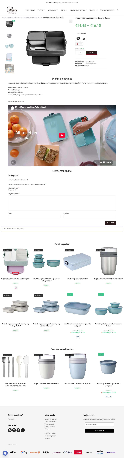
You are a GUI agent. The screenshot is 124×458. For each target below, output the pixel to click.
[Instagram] (14, 430)
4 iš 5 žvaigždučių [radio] (13, 190)
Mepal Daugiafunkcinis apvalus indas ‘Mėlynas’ (108, 385)
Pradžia (4, 17)
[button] (70, 21)
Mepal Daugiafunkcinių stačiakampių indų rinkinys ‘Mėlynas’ (46, 325)
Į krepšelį (91, 52)
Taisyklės (47, 438)
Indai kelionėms (27, 17)
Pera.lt (15, 444)
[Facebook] (10, 430)
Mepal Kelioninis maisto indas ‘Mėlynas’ (77, 384)
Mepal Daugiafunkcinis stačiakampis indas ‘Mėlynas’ (77, 325)
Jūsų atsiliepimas (13, 194)
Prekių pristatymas (50, 421)
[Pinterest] (18, 430)
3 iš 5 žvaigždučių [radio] (12, 190)
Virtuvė (20, 17)
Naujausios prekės (12, 17)
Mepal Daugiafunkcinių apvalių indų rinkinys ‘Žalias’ (108, 325)
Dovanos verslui (49, 424)
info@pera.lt (11, 419)
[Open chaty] (5, 453)
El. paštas (66, 213)
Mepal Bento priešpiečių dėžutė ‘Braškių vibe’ (15, 279)
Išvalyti (80, 44)
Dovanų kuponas (50, 426)
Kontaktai (47, 429)
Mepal (87, 65)
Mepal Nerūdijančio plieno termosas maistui (108, 279)
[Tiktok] (23, 430)
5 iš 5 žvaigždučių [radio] (15, 190)
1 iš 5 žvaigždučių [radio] (8, 190)
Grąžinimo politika (50, 433)
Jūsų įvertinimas (13, 188)
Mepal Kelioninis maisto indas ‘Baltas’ (46, 384)
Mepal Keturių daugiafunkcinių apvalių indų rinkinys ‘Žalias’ (46, 280)
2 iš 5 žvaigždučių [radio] (10, 190)
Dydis (78, 33)
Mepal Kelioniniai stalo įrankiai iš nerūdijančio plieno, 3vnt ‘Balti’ (15, 385)
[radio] (78, 38)
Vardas (10, 213)
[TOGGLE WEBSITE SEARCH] (117, 10)
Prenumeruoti (99, 430)
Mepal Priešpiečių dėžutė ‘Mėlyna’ (77, 279)
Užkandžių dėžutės (37, 17)
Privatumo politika (50, 436)
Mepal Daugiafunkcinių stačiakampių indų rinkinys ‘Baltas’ (15, 325)
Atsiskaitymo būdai (50, 419)
